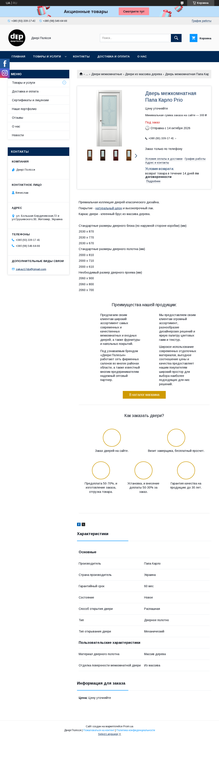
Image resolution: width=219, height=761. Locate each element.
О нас (142, 56)
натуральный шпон (108, 208)
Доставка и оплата (113, 56)
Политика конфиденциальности (135, 730)
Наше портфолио (24, 109)
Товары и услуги (47, 56)
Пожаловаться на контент (98, 730)
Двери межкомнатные (106, 74)
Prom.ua (128, 726)
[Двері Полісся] (17, 45)
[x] (83, 525)
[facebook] (79, 525)
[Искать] (176, 38)
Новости (18, 135)
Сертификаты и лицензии (30, 100)
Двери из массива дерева (143, 74)
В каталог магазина (144, 395)
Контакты (81, 56)
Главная (18, 56)
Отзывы (17, 117)
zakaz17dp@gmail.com (31, 269)
